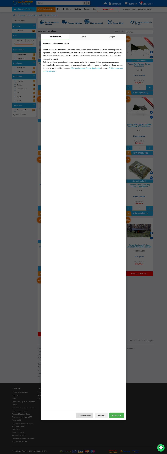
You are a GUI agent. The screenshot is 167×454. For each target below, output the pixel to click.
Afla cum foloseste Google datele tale (85, 68)
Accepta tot (116, 415)
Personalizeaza (84, 415)
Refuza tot (101, 415)
